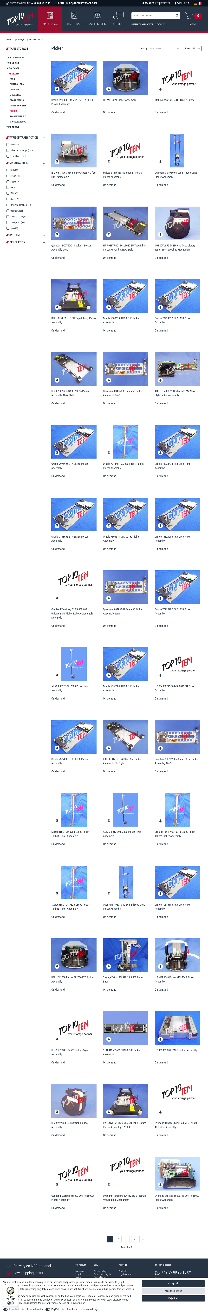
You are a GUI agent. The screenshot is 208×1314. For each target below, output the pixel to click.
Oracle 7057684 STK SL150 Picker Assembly (121, 688)
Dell (14, 170)
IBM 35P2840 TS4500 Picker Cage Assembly (69, 1052)
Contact (122, 1271)
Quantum (16, 210)
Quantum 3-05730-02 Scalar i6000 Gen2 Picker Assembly (124, 906)
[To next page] (134, 1239)
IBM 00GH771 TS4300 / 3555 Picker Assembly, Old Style (122, 761)
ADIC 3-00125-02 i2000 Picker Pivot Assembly (70, 688)
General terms (100, 1277)
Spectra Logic (18, 216)
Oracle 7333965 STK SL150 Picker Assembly (69, 538)
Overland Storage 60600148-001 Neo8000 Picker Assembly (177, 1198)
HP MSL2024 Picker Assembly (119, 100)
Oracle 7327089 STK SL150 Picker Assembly (69, 761)
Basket (78, 1277)
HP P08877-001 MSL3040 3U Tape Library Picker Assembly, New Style (125, 247)
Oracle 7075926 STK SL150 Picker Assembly (69, 466)
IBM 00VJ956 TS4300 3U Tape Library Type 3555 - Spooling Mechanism (175, 247)
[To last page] (142, 1239)
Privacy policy (100, 1271)
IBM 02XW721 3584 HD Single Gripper (175, 100)
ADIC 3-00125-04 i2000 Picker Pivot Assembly (122, 834)
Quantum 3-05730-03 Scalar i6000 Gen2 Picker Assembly (176, 174)
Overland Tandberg (20, 205)
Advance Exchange (21, 150)
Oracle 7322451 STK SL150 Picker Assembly (173, 320)
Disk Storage (74, 23)
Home (8, 39)
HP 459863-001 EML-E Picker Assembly (176, 1050)
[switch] (10, 1303)
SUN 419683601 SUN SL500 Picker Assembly (122, 1052)
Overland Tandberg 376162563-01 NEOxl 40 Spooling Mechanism (124, 1198)
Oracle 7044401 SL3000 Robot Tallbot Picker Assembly (123, 466)
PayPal (55, 1309)
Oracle (15, 199)
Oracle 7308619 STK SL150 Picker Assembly (121, 320)
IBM (14, 193)
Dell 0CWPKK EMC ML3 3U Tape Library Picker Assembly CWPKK (124, 1125)
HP (13, 187)
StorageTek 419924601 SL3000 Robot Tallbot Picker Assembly (175, 834)
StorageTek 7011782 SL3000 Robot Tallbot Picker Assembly (70, 906)
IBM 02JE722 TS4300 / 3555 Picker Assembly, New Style (70, 393)
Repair (15, 144)
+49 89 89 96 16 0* (176, 1272)
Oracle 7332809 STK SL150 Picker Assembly (173, 538)
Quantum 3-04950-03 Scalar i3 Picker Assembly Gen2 (123, 393)
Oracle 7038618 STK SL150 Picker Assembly (173, 906)
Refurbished (18, 156)
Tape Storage (50, 23)
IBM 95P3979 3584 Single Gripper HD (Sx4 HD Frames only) (74, 174)
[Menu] (16, 1287)
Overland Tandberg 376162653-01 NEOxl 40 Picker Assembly (176, 1125)
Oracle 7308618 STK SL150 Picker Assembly (121, 538)
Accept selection (173, 1290)
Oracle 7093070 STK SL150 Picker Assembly (173, 611)
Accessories (97, 23)
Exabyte (15, 176)
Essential (14, 1309)
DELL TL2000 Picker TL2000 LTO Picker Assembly (72, 979)
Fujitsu (14, 181)
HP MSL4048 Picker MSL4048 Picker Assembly (174, 979)
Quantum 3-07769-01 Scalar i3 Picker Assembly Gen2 (71, 247)
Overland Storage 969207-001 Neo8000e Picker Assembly (73, 1198)
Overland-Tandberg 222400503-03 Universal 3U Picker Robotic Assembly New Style (72, 613)
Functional (72, 1309)
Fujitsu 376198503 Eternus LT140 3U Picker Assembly (122, 174)
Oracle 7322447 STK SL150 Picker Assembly (173, 466)
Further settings (89, 1309)
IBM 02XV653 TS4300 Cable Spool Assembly (69, 1125)
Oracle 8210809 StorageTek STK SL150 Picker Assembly (72, 102)
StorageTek (17, 222)
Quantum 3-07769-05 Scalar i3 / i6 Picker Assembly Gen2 (177, 761)
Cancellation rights (102, 1274)
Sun (14, 228)
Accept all (173, 1283)
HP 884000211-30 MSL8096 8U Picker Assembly (175, 688)
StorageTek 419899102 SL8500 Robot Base (123, 979)
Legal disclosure (126, 1274)
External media (35, 1309)
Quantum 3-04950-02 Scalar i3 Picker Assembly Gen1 (123, 611)
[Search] (177, 15)
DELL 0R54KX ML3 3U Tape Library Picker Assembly (73, 320)
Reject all (173, 1298)
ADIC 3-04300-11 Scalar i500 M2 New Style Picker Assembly (175, 393)
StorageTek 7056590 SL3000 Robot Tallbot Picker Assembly (70, 834)
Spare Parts (31, 39)
